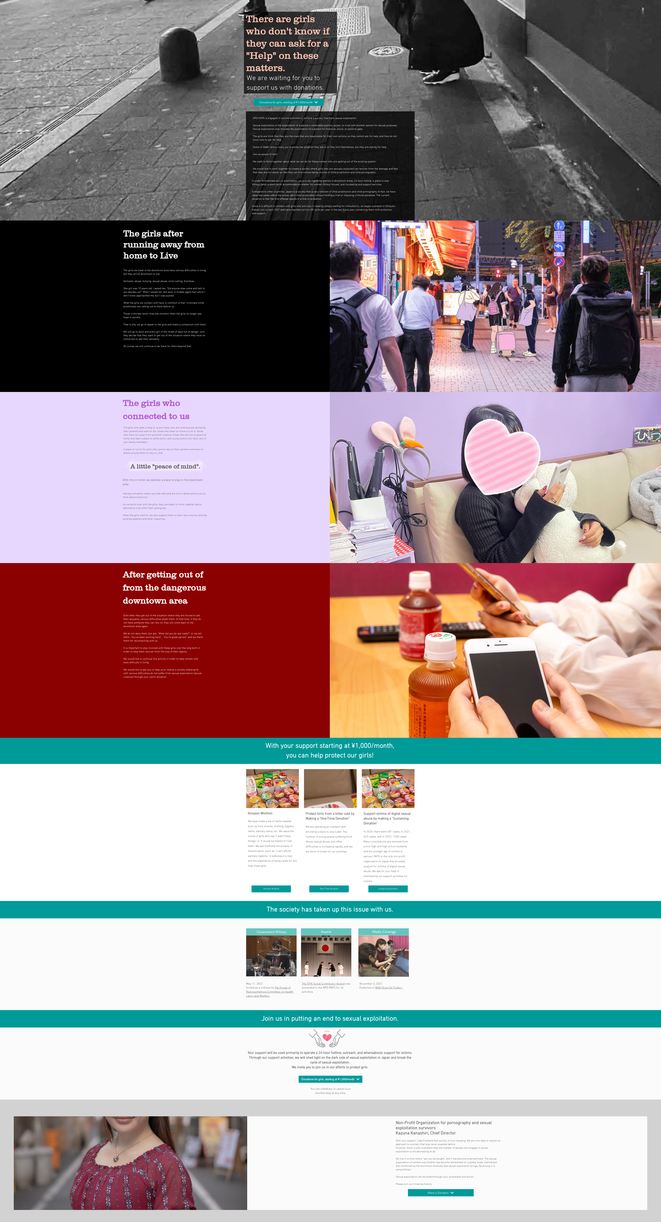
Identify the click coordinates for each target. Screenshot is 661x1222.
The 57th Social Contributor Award (323, 984)
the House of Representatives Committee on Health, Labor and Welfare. (270, 992)
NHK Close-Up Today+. (389, 988)
